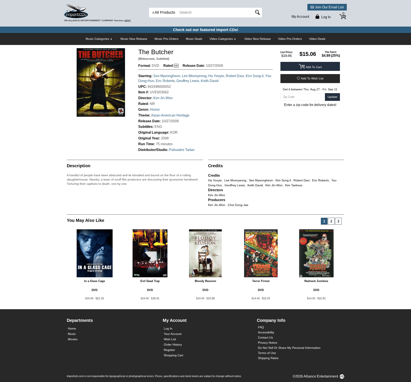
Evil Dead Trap (150, 281)
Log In (168, 328)
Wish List (170, 339)
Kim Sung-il (255, 76)
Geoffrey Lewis (187, 81)
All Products (165, 12)
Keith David (210, 81)
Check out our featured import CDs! (205, 30)
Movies (72, 339)
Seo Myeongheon (166, 76)
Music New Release (134, 38)
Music (72, 334)
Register (169, 350)
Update (332, 96)
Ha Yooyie (216, 76)
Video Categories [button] (221, 38)
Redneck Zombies (316, 281)
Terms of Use (267, 353)
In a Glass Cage (94, 281)
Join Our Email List (329, 7)
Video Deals (317, 38)
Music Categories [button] (97, 38)
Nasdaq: (122, 20)
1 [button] (324, 221)
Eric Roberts (165, 81)
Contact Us (265, 337)
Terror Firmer (261, 281)
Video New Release (257, 38)
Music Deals (194, 38)
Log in (325, 17)
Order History (173, 344)
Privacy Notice (267, 342)
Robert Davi (235, 76)
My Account (300, 16)
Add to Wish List (312, 78)
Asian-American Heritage (170, 115)
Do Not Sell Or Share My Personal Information (289, 347)
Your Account (173, 334)
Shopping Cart (173, 355)
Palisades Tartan (182, 150)
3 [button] (338, 221)
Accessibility (266, 332)
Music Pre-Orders (167, 38)
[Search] (256, 12)
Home (72, 328)
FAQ (261, 327)
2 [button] (331, 221)
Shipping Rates (268, 358)
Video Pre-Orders (290, 38)
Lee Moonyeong (194, 76)
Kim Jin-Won (163, 98)
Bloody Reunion (205, 281)
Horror (155, 109)
